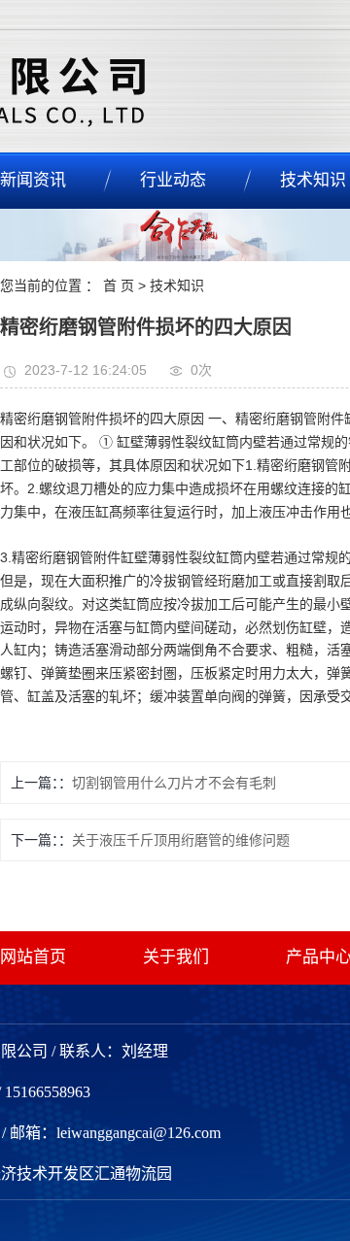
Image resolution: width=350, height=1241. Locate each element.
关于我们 (176, 957)
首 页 (118, 285)
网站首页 (33, 957)
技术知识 (177, 285)
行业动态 (173, 180)
